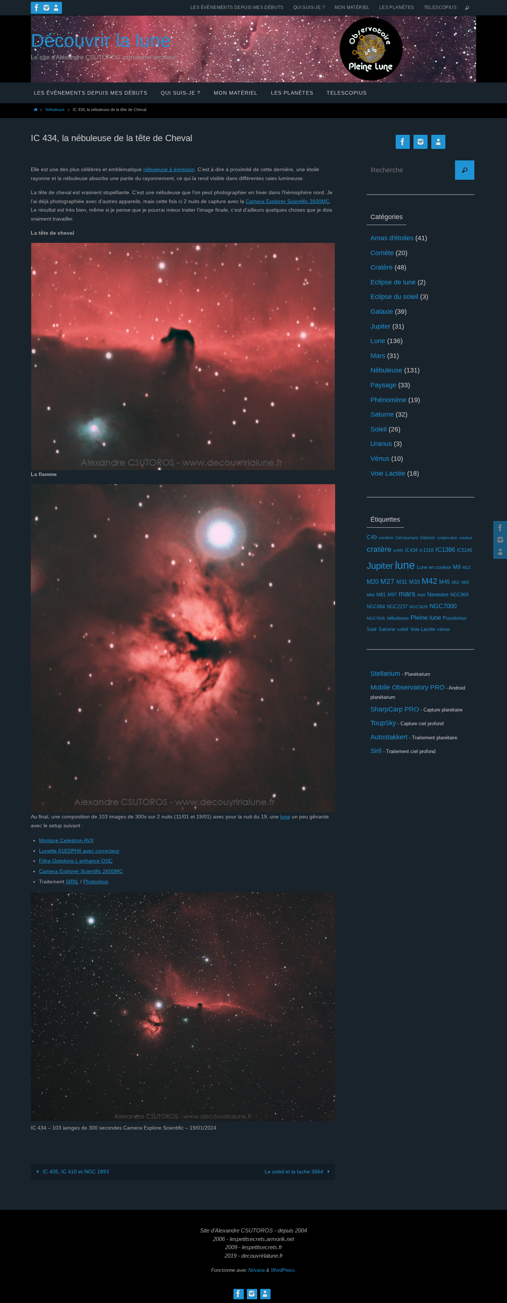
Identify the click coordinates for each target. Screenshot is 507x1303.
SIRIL (72, 882)
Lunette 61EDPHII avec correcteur (79, 851)
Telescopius (440, 7)
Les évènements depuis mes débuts (237, 7)
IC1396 (445, 549)
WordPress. (283, 1270)
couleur (465, 537)
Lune (377, 341)
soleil (402, 629)
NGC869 (459, 594)
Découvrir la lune (101, 40)
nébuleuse (398, 618)
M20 (373, 581)
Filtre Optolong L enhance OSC (75, 861)
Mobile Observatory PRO (407, 687)
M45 (444, 582)
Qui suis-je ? (309, 7)
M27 (387, 581)
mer (421, 594)
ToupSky (383, 723)
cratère (379, 549)
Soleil (378, 429)
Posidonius (455, 618)
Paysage (383, 385)
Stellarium (385, 673)
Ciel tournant (406, 537)
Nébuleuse (55, 109)
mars (407, 594)
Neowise (437, 594)
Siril (376, 751)
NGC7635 (376, 618)
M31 (401, 582)
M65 (465, 582)
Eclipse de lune (393, 282)
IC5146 (464, 550)
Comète (382, 253)
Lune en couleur (434, 567)
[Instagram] (46, 8)
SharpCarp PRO (394, 709)
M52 (455, 582)
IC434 (411, 550)
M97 (392, 594)
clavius (427, 537)
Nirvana (256, 1270)
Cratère (381, 267)
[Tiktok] (56, 8)
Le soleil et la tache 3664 (295, 1172)
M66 (370, 595)
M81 (381, 594)
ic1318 (426, 550)
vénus (443, 629)
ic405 (398, 550)
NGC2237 (397, 606)
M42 (429, 581)
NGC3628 (418, 607)
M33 (414, 582)
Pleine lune (425, 617)
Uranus (381, 443)
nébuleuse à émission (168, 169)
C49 (372, 537)
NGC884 (376, 606)
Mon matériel (352, 7)
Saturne (382, 414)
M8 (457, 567)
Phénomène (388, 400)
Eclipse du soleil (394, 296)
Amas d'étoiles (391, 238)
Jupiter (380, 326)
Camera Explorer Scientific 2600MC (288, 201)
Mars (377, 355)
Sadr (372, 629)
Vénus (379, 458)
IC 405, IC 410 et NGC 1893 (75, 1172)
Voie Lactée (387, 473)
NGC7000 (443, 606)
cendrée (386, 537)
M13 (466, 567)
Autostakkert (389, 737)
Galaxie (381, 311)
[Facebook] (37, 8)
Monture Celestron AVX (66, 840)
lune (285, 817)
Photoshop (95, 882)
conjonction (447, 537)
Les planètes (396, 7)
